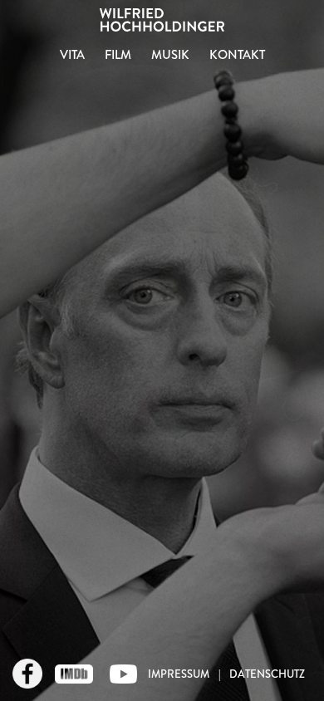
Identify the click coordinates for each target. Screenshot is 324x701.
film (118, 55)
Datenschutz (267, 674)
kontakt (237, 55)
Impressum (178, 674)
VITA (72, 55)
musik (170, 55)
